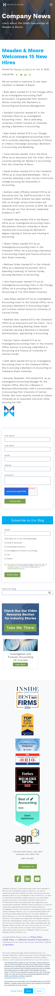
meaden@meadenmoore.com (14, 978)
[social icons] (18, 879)
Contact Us (27, 866)
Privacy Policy (36, 937)
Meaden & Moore (23, 69)
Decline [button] (39, 991)
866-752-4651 (27, 858)
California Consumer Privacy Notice (33, 940)
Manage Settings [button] (17, 991)
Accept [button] (28, 991)
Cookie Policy (8, 940)
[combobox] (27, 592)
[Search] (49, 592)
